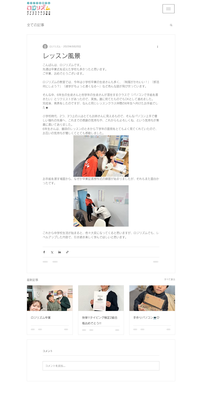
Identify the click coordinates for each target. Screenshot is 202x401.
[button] (169, 8)
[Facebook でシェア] (44, 252)
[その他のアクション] (157, 46)
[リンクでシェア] (67, 252)
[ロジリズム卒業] (50, 298)
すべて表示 (169, 279)
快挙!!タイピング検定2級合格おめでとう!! (99, 320)
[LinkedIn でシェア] (59, 252)
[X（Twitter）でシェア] (51, 252)
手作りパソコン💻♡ (146, 317)
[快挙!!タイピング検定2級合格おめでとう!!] (101, 298)
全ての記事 (35, 25)
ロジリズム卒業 (41, 317)
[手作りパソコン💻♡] (152, 298)
